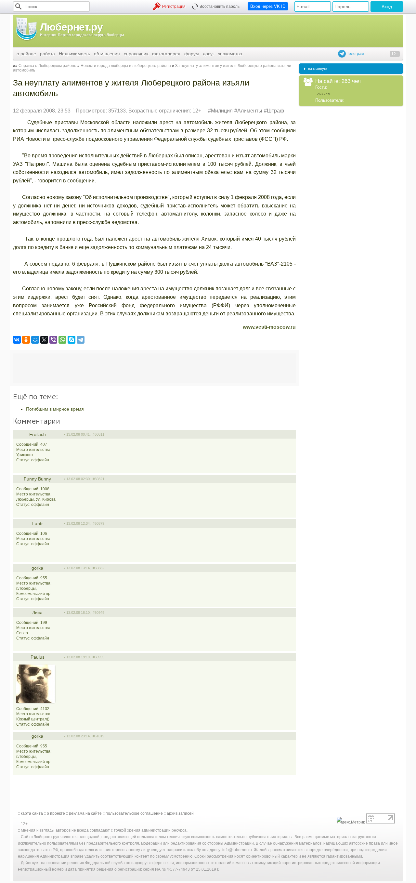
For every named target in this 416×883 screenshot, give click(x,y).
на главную (317, 69)
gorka (37, 568)
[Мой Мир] (35, 340)
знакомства (230, 53)
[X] (44, 340)
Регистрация (174, 6)
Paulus (38, 657)
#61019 (98, 736)
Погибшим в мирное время (55, 409)
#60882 (98, 568)
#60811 (98, 434)
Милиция (222, 110)
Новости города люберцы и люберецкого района (126, 65)
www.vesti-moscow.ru (269, 327)
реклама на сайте (85, 813)
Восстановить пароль (220, 6)
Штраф (275, 110)
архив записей (180, 813)
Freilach (37, 434)
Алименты (249, 110)
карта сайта (32, 813)
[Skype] (71, 340)
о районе (26, 53)
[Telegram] (80, 340)
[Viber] (53, 340)
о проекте (56, 813)
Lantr (37, 523)
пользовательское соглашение (134, 813)
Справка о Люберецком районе (47, 65)
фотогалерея (166, 53)
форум (191, 53)
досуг (208, 53)
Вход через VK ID (267, 6)
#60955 (98, 657)
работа (47, 53)
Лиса (37, 612)
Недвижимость (74, 53)
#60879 (98, 523)
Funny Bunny (37, 478)
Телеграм (355, 53)
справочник (136, 53)
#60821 (98, 479)
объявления (107, 53)
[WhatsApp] (62, 340)
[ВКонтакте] (17, 340)
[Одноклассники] (26, 340)
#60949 (98, 612)
